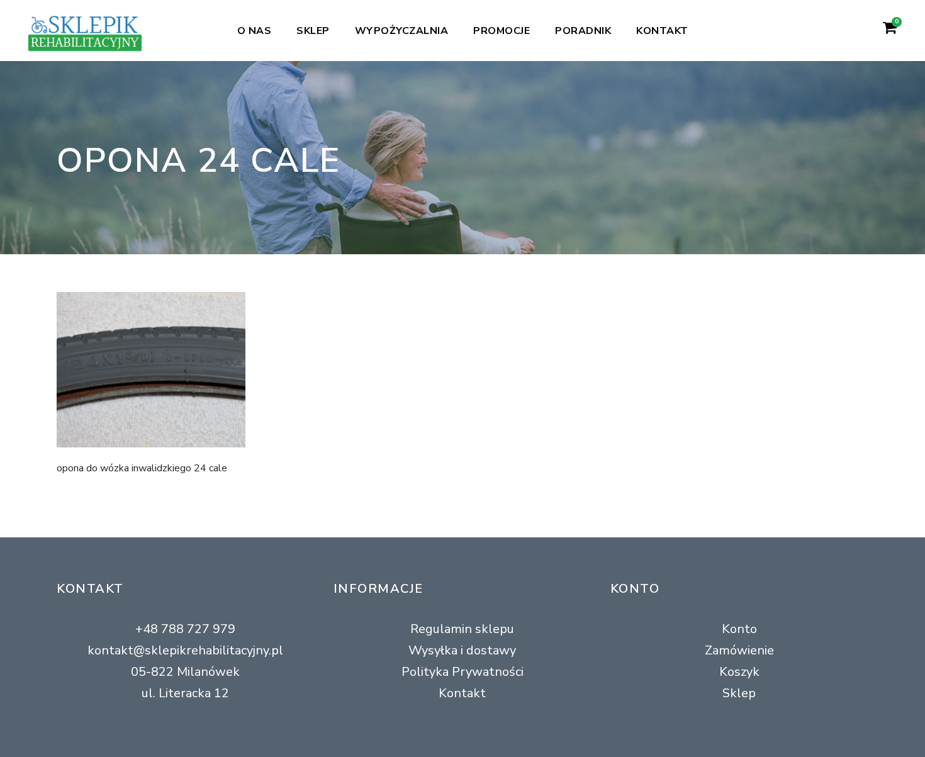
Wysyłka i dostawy (462, 650)
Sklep (313, 31)
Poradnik (583, 31)
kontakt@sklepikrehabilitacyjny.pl (185, 650)
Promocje (501, 31)
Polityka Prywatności (462, 671)
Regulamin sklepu (462, 628)
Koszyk (739, 671)
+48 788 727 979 (185, 628)
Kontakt (662, 31)
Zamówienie (739, 650)
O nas (254, 31)
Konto (739, 628)
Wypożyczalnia (402, 31)
